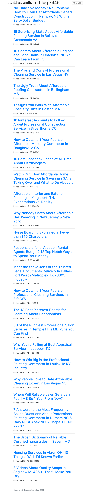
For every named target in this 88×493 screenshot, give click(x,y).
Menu (76, 3)
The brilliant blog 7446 (16, 3)
